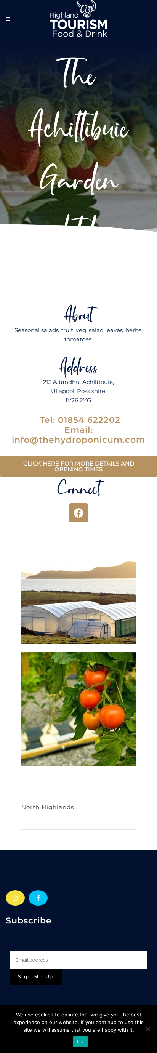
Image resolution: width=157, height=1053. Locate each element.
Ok (80, 1042)
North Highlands (47, 807)
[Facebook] (78, 512)
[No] (147, 1029)
